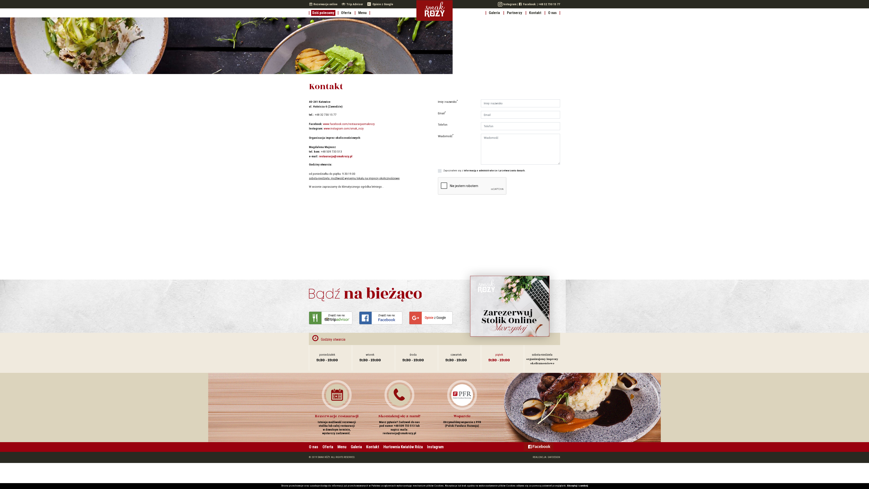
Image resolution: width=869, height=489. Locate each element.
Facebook (529, 4)
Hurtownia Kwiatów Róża (403, 447)
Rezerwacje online (325, 4)
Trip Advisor (354, 4)
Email (442, 113)
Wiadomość (446, 136)
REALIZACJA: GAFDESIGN (546, 457)
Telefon (442, 124)
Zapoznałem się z (484, 170)
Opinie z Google (382, 4)
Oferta (346, 13)
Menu (362, 13)
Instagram (509, 4)
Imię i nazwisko (448, 101)
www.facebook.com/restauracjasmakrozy (349, 124)
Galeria (494, 13)
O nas (552, 13)
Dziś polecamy (323, 13)
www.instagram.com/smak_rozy (344, 128)
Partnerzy (514, 13)
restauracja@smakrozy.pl (335, 156)
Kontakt (535, 13)
